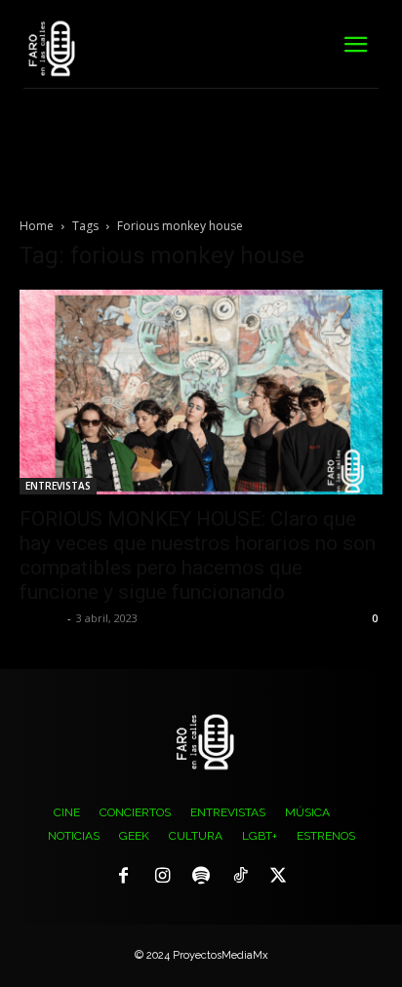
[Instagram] (162, 876)
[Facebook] (123, 876)
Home (37, 225)
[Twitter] (278, 876)
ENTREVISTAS (58, 486)
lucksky (41, 618)
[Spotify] (201, 876)
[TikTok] (240, 876)
